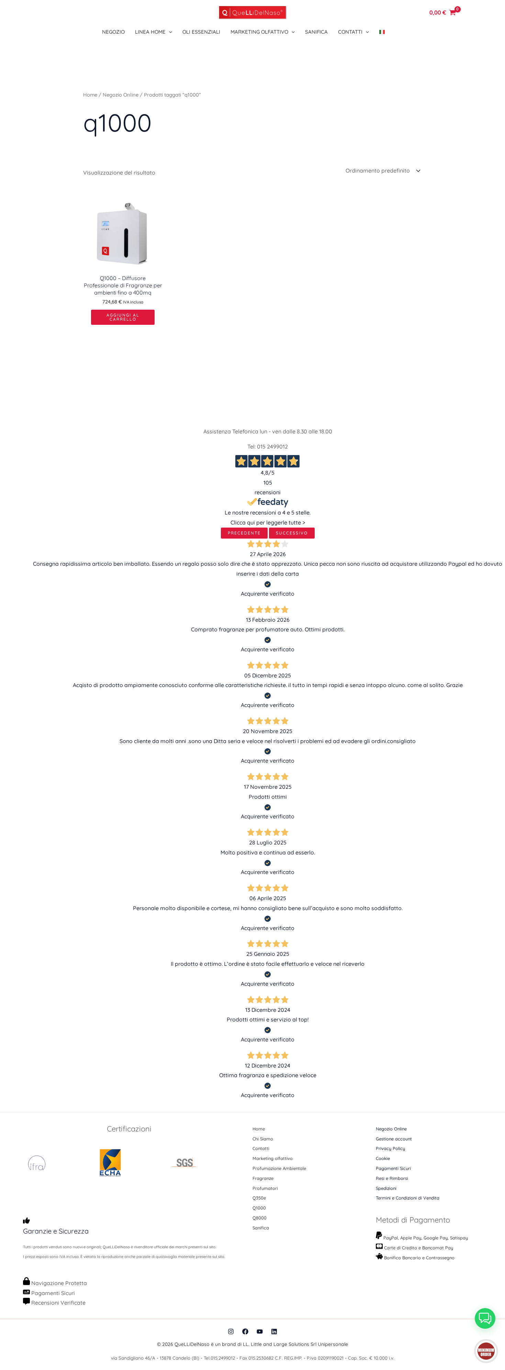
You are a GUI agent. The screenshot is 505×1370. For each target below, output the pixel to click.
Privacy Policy (390, 1148)
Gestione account (394, 1138)
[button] (169, 31)
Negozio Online (120, 94)
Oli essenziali (201, 32)
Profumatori (265, 1188)
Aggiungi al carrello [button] (122, 317)
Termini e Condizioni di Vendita (407, 1198)
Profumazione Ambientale (279, 1168)
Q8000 (259, 1217)
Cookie (383, 1158)
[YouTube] (260, 1331)
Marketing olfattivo (272, 1158)
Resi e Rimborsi (392, 1178)
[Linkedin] (274, 1331)
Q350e (259, 1198)
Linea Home (150, 32)
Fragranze (262, 1178)
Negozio (113, 32)
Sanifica (316, 32)
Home (90, 94)
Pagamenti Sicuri (393, 1168)
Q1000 (259, 1208)
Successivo (292, 532)
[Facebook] (245, 1331)
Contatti (350, 32)
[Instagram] (231, 1331)
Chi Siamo (262, 1138)
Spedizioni (386, 1188)
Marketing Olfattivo (259, 32)
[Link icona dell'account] (411, 12)
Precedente (244, 532)
